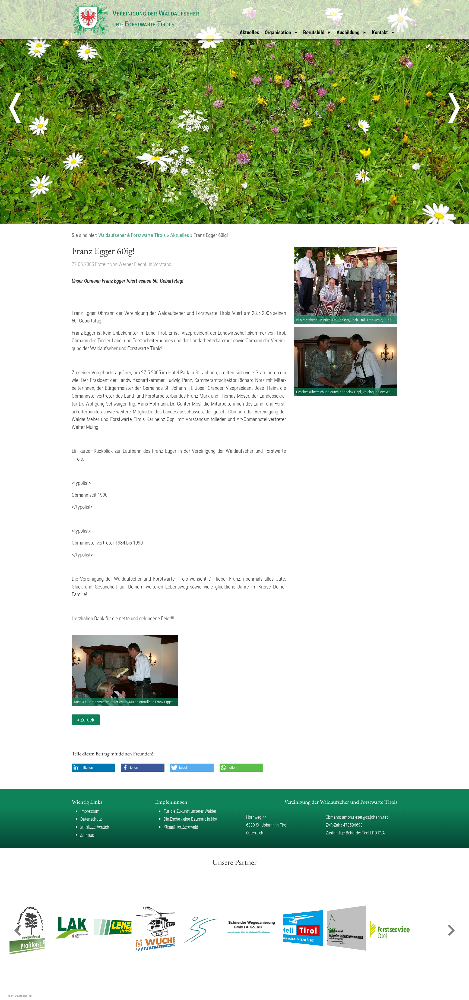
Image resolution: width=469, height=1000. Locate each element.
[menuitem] (249, 32)
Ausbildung (348, 32)
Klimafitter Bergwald (181, 827)
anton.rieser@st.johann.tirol (365, 817)
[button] (93, 768)
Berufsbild (313, 32)
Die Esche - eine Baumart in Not (190, 819)
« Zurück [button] (85, 720)
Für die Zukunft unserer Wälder (190, 811)
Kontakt (380, 32)
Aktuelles (249, 32)
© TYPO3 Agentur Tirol (20, 995)
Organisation (278, 32)
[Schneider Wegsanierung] (229, 928)
